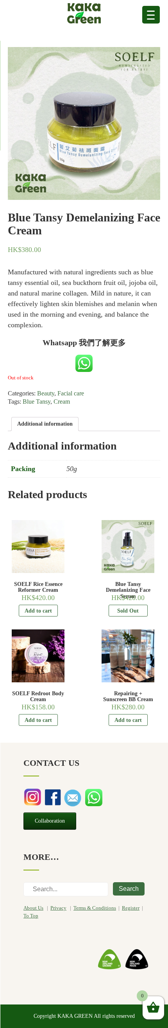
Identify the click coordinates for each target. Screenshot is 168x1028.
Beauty (45, 393)
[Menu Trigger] (151, 15)
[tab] (45, 424)
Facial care (70, 393)
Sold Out (128, 611)
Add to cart (38, 611)
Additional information (45, 424)
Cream (62, 401)
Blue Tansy (36, 401)
